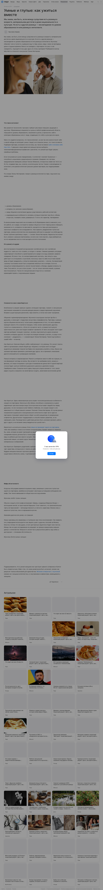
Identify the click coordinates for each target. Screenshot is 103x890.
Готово (51, 453)
